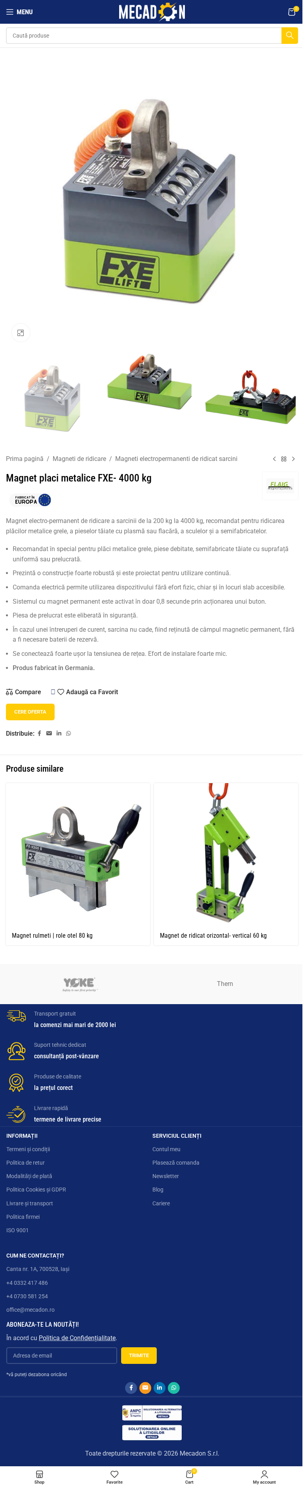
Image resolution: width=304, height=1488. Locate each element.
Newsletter (165, 1176)
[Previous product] (274, 459)
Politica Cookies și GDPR (36, 1189)
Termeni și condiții (28, 1149)
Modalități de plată (29, 1176)
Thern (225, 984)
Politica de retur (25, 1162)
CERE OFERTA (30, 712)
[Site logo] (151, 11)
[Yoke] (79, 984)
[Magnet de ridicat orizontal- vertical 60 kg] (226, 855)
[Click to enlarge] (21, 333)
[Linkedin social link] (59, 733)
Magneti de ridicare (79, 459)
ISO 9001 (17, 1230)
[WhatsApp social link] (68, 733)
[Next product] (293, 459)
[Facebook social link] (39, 733)
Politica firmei (23, 1217)
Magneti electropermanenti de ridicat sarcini (176, 459)
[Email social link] (49, 733)
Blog (157, 1189)
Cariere (161, 1203)
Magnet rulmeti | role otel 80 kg (52, 935)
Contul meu (166, 1149)
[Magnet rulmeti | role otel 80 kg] (78, 855)
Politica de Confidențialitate (77, 1338)
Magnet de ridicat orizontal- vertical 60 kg (213, 935)
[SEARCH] (289, 35)
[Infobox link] (152, 1017)
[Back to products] (284, 459)
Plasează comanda (176, 1162)
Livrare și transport (29, 1203)
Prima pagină (25, 459)
